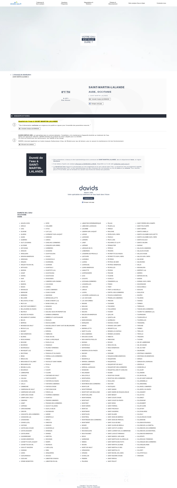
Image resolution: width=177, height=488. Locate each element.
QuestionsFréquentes (64, 3)
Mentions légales (81, 487)
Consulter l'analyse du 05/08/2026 (100, 99)
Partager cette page (97, 103)
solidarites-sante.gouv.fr (121, 164)
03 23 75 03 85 (85, 477)
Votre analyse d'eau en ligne (137, 3)
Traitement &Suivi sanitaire (40, 3)
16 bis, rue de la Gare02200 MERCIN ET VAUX (88, 474)
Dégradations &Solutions (88, 3)
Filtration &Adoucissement (112, 3)
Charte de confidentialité (93, 487)
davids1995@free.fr (86, 480)
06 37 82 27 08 (96, 477)
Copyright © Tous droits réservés (88, 485)
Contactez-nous (161, 3)
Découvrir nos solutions (27, 144)
